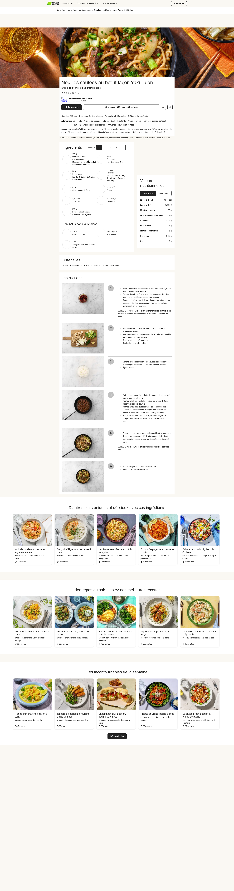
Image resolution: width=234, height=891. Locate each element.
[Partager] (170, 107)
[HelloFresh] (53, 3)
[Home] (57, 10)
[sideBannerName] (156, 157)
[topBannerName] (117, 20)
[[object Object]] (163, 107)
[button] (99, 147)
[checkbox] (62, 93)
